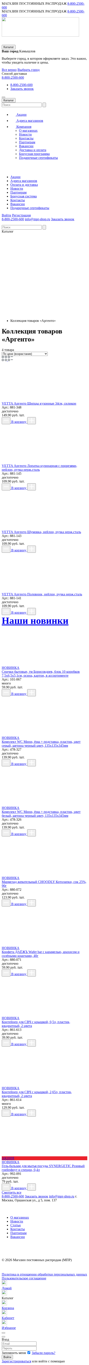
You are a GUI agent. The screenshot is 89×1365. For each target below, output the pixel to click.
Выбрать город (28, 70)
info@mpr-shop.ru (37, 219)
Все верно (9, 70)
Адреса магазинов (29, 120)
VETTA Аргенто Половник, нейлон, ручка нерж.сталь (42, 594)
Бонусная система (23, 196)
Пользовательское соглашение (24, 1278)
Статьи (15, 1225)
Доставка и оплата (32, 150)
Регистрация (21, 215)
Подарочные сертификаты (38, 158)
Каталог (8, 47)
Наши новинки (35, 620)
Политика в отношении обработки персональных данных (44, 1274)
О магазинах (28, 130)
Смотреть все (11, 1192)
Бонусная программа (34, 154)
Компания (23, 126)
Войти (6, 215)
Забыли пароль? (43, 1353)
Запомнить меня (14, 1353)
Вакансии (26, 146)
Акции (21, 114)
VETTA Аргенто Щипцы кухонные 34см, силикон (39, 403)
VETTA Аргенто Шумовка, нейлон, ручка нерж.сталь (41, 532)
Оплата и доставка (24, 184)
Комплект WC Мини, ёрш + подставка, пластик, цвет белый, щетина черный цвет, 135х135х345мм (41, 813)
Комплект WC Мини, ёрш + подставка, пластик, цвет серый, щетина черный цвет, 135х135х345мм (41, 743)
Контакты (26, 138)
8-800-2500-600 (13, 77)
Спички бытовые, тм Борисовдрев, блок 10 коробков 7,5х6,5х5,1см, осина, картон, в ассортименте (41, 673)
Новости (25, 134)
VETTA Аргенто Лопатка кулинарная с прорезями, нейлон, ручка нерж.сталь (39, 467)
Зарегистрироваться (16, 1361)
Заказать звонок (22, 89)
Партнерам (27, 142)
